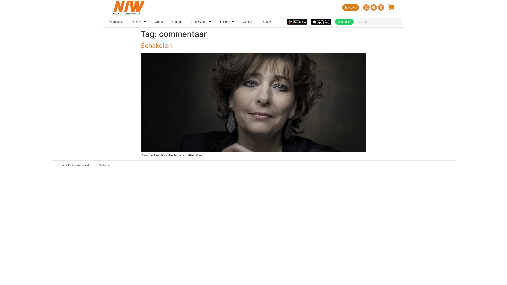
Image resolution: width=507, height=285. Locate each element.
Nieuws (137, 22)
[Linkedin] (381, 7)
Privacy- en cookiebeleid (73, 165)
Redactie (104, 165)
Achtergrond (199, 22)
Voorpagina (116, 22)
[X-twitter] (366, 7)
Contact (248, 22)
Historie (225, 22)
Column (177, 22)
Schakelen (156, 45)
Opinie (159, 22)
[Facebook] (374, 7)
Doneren (266, 22)
